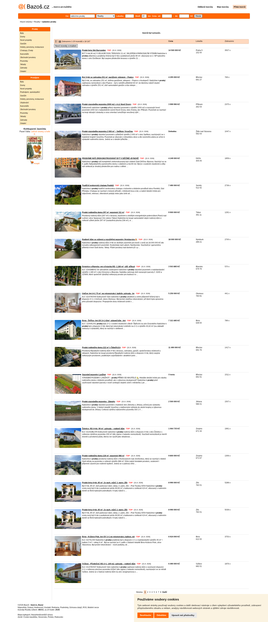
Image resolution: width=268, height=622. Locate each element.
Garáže (23, 44)
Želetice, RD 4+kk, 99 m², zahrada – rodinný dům (103, 429)
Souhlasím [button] (145, 615)
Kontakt (47, 607)
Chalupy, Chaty (26, 50)
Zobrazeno (229, 41)
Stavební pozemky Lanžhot (94, 375)
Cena (170, 41)
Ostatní (23, 71)
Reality (37, 22)
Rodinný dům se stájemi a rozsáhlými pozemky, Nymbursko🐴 (109, 239)
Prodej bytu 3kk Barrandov (94, 50)
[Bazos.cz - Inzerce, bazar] (33, 9)
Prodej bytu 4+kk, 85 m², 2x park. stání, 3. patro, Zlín (104, 483)
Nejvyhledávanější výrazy (42, 615)
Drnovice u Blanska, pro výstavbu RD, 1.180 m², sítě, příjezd (108, 266)
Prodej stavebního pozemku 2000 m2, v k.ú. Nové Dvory (106, 104)
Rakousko (59, 617)
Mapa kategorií (24, 615)
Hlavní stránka (26, 22)
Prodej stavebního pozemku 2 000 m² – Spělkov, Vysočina (107, 131)
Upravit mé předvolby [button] (183, 615)
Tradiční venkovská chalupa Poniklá (98, 185)
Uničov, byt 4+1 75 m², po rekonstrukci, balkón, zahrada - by (108, 293)
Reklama (55, 607)
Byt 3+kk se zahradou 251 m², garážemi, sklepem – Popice (108, 77)
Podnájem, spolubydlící (30, 92)
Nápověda (22, 607)
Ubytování (24, 103)
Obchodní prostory (28, 57)
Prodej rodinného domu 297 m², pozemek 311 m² (103, 212)
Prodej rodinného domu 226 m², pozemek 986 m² (103, 456)
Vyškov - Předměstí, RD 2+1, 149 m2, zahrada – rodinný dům (108, 564)
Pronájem (35, 78)
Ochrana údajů (75, 607)
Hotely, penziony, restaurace (32, 47)
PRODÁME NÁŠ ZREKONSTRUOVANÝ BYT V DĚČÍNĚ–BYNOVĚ (110, 158)
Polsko (51, 617)
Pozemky (24, 61)
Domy (22, 37)
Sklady (23, 64)
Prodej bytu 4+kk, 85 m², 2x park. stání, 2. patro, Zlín (104, 510)
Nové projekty (26, 40)
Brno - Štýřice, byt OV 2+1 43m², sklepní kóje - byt (104, 321)
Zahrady (23, 68)
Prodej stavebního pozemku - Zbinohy (98, 401)
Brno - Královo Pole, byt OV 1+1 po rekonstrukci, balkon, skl (108, 537)
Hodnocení (38, 607)
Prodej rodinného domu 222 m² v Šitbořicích (101, 347)
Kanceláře (24, 54)
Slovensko (42, 617)
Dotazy (30, 607)
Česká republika (30, 617)
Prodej (35, 29)
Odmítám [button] (161, 615)
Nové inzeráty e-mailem (65, 46)
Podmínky (64, 607)
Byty (22, 33)
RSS (85, 607)
